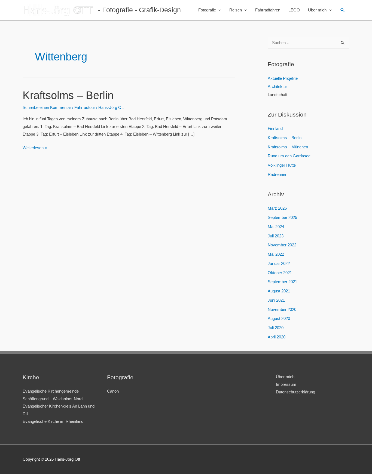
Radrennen (277, 174)
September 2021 (282, 281)
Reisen (235, 10)
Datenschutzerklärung (295, 392)
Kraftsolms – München (288, 147)
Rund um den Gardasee (289, 156)
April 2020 (276, 337)
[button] (342, 10)
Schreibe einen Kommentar (47, 107)
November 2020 (282, 309)
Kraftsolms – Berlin (68, 95)
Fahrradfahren (267, 10)
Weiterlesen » (35, 148)
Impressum (286, 384)
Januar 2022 (279, 263)
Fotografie (207, 10)
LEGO (294, 10)
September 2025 (282, 217)
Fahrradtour (84, 107)
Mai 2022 (276, 254)
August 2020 (279, 318)
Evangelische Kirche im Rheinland (53, 421)
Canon (113, 391)
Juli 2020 (275, 327)
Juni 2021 (276, 300)
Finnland (275, 128)
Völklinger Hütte (282, 165)
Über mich (317, 10)
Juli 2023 (275, 236)
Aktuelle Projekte (283, 78)
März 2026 (277, 208)
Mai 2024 (276, 226)
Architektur (277, 86)
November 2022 (282, 245)
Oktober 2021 (280, 272)
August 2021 (279, 291)
